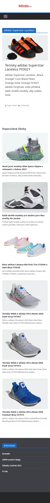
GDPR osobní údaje (11, 459)
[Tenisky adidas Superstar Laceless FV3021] (25, 47)
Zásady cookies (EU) (11, 465)
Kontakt (6, 453)
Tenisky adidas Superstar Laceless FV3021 (24, 67)
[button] (5, 16)
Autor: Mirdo (12, 105)
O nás (5, 471)
